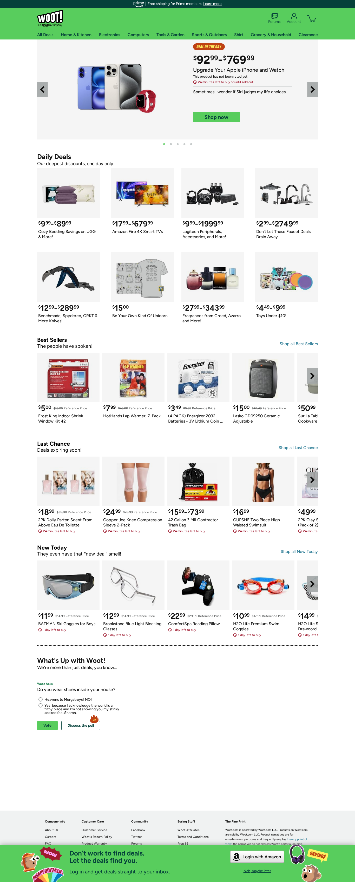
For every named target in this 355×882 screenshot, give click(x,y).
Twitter (136, 837)
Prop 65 (183, 843)
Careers (50, 837)
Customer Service (94, 830)
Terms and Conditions (193, 837)
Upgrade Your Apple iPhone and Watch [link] (238, 70)
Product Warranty (94, 843)
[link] (115, 89)
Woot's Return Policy (97, 837)
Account (294, 21)
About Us (51, 830)
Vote (47, 725)
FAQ (48, 843)
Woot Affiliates (189, 830)
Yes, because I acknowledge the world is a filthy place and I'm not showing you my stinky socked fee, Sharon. (81, 709)
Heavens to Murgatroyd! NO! (68, 699)
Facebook (138, 830)
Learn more (212, 4)
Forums (274, 21)
